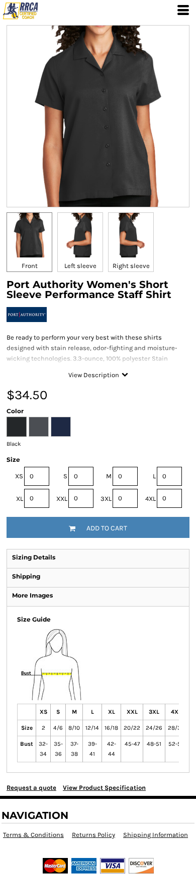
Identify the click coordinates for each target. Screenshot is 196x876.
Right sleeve (131, 265)
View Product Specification (104, 787)
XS (19, 476)
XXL (61, 498)
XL (19, 498)
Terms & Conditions (33, 834)
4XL (150, 498)
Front (30, 265)
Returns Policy (93, 834)
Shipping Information (155, 834)
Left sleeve (80, 265)
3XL (106, 498)
